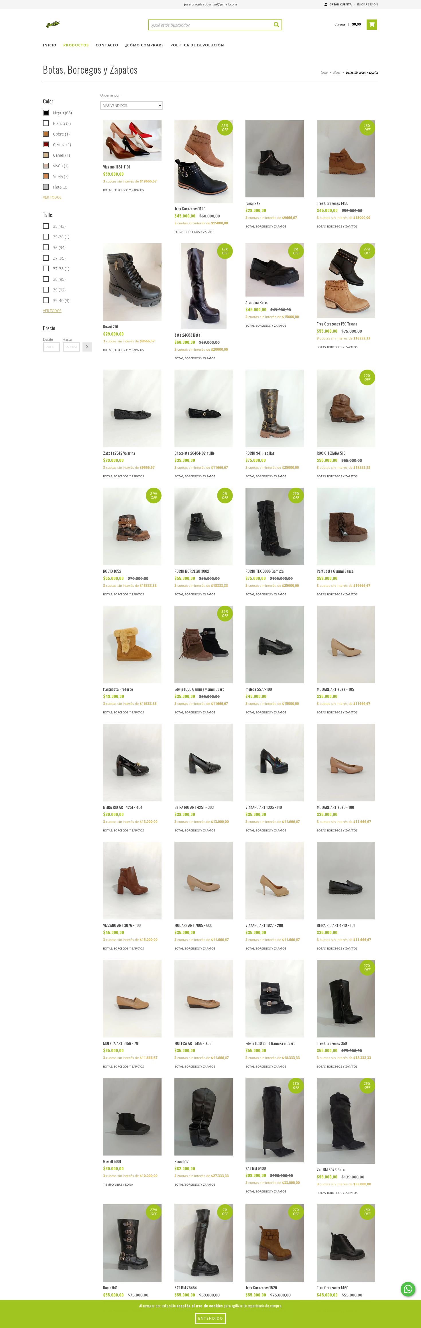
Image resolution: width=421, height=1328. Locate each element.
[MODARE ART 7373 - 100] (346, 762)
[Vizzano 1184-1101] (132, 140)
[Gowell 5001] (132, 1117)
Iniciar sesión (367, 4)
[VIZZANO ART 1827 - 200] (274, 880)
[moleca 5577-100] (274, 644)
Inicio (49, 45)
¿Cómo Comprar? (144, 45)
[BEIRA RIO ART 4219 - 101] (346, 880)
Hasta (67, 339)
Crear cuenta (341, 4)
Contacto (107, 45)
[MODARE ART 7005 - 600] (203, 880)
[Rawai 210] (132, 282)
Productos (76, 45)
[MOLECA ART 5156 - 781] (132, 998)
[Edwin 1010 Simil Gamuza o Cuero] (274, 998)
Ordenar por (110, 95)
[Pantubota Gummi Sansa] (346, 526)
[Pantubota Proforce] (132, 644)
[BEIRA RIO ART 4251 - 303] (203, 762)
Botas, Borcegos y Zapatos (123, 190)
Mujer (336, 72)
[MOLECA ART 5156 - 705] (203, 998)
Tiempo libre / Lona (118, 1184)
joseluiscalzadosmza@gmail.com (210, 4)
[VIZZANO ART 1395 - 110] (274, 762)
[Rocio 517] (203, 1117)
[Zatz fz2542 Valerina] (132, 408)
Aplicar (87, 347)
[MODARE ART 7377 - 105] (346, 644)
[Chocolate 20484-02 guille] (203, 408)
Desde (48, 339)
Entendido (210, 1318)
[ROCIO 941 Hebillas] (274, 408)
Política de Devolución (197, 45)
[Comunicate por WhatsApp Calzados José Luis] (408, 1289)
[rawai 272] (274, 158)
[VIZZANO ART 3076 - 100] (132, 880)
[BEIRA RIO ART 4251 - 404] (132, 762)
